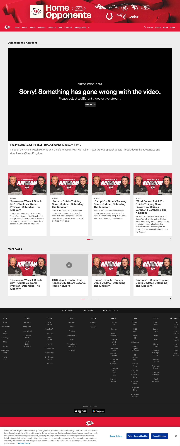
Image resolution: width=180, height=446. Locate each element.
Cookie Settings (116, 436)
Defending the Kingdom (93, 324)
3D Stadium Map (135, 357)
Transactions (5, 327)
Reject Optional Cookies (138, 436)
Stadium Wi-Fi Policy (114, 342)
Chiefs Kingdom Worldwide (135, 348)
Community (49, 353)
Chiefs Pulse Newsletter (27, 344)
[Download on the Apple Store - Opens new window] (80, 411)
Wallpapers (135, 342)
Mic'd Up (49, 344)
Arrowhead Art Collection (114, 362)
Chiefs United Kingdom (176, 353)
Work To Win (49, 329)
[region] (90, 436)
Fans (72, 339)
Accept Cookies (159, 436)
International (27, 331)
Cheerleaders (49, 348)
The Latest (49, 363)
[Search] (145, 27)
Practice (72, 331)
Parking (156, 340)
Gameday (72, 322)
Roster (5, 322)
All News (27, 322)
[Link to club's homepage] (7, 27)
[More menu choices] (89, 27)
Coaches (5, 346)
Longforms (27, 327)
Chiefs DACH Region (176, 324)
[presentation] (171, 239)
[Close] (176, 436)
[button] (90, 104)
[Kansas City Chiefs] (90, 423)
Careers (114, 329)
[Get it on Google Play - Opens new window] (98, 412)
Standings (5, 337)
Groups (155, 335)
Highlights (49, 333)
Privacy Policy (24, 443)
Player (72, 327)
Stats (5, 342)
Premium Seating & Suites (155, 353)
